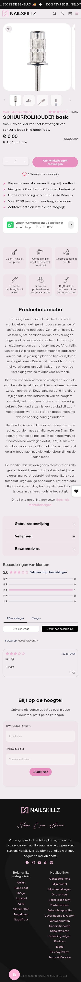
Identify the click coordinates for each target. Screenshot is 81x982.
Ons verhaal (60, 894)
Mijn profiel (59, 883)
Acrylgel (21, 898)
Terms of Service (60, 957)
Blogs (60, 946)
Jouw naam (15, 749)
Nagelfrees (21, 919)
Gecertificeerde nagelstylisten (59, 928)
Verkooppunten (60, 920)
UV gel (21, 893)
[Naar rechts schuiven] (70, 100)
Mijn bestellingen (59, 889)
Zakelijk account (60, 899)
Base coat (21, 887)
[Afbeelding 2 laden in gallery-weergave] (29, 100)
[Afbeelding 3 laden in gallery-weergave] (42, 100)
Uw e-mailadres (18, 726)
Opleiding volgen (60, 936)
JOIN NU (40, 772)
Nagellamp (21, 914)
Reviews (59, 941)
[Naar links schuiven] (4, 100)
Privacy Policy (60, 951)
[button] (54, 13)
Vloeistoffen (21, 909)
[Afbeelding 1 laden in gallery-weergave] (15, 100)
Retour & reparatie (60, 910)
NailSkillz (40, 976)
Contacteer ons (59, 878)
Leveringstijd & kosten (60, 915)
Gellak (21, 882)
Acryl (21, 903)
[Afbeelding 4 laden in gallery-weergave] (56, 100)
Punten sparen (59, 905)
